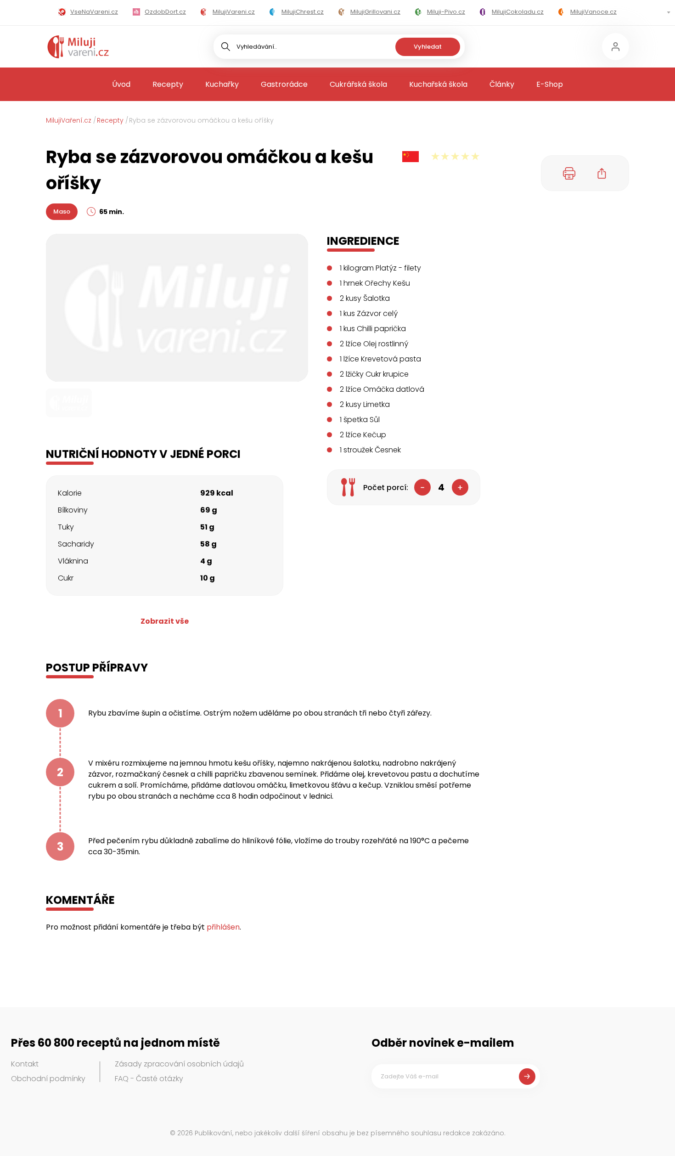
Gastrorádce (284, 84)
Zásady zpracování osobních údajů (179, 1064)
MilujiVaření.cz (68, 120)
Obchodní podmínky (48, 1078)
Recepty (167, 84)
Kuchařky (222, 84)
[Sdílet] (602, 173)
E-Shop (549, 84)
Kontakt (25, 1064)
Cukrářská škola (358, 84)
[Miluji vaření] (78, 46)
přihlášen (223, 927)
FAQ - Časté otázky (149, 1078)
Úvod (121, 84)
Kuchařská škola (438, 84)
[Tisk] (569, 173)
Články (501, 84)
